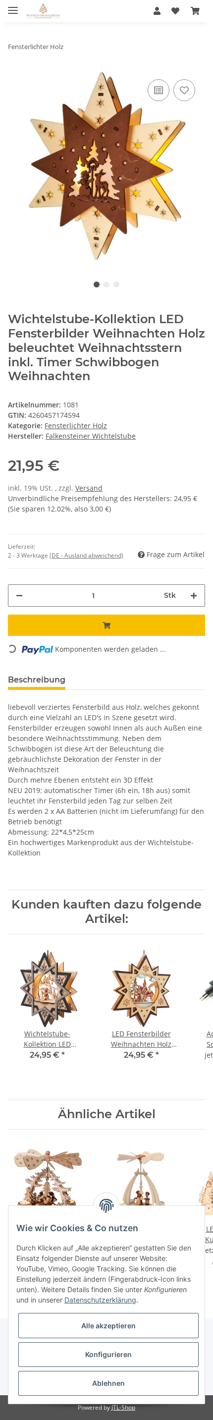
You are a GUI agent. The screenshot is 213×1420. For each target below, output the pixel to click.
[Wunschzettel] (175, 11)
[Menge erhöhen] (194, 595)
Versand (89, 488)
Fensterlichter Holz (76, 425)
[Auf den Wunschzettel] (184, 90)
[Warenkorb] (195, 11)
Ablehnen (108, 1383)
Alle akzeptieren (108, 1325)
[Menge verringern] (19, 595)
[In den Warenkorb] (106, 625)
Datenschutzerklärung (100, 1300)
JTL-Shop (123, 1407)
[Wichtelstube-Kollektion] (43, 11)
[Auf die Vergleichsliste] (158, 90)
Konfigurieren (108, 1354)
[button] (157, 11)
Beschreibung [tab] (36, 679)
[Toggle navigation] (13, 6)
